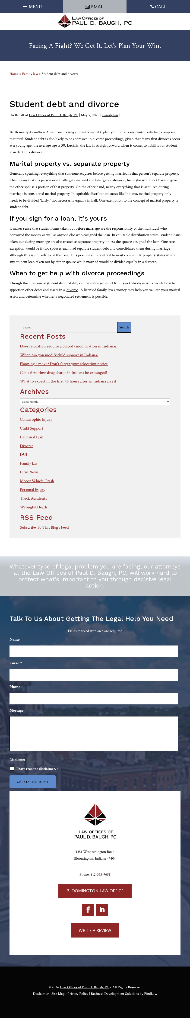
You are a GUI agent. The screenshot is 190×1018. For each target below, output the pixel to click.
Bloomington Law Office (95, 890)
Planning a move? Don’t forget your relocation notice (64, 363)
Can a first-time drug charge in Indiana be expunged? (63, 372)
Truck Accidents (33, 498)
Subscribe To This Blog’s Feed (44, 527)
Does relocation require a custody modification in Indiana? (68, 346)
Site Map (58, 993)
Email (98, 6)
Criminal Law (31, 437)
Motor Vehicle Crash (37, 481)
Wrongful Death (33, 507)
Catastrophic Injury (36, 419)
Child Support (31, 428)
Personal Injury (32, 489)
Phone (15, 686)
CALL (160, 7)
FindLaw (150, 993)
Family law (110, 115)
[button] (31, 5)
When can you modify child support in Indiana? (59, 355)
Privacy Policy (77, 993)
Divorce (26, 446)
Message (17, 710)
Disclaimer (17, 759)
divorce (118, 180)
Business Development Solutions (115, 993)
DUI (23, 454)
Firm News (29, 472)
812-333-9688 (101, 874)
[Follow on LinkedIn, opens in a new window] (102, 910)
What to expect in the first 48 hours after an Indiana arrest (68, 381)
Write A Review (95, 930)
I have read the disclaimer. (37, 769)
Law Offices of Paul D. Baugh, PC (53, 115)
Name (15, 639)
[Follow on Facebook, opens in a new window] (88, 910)
